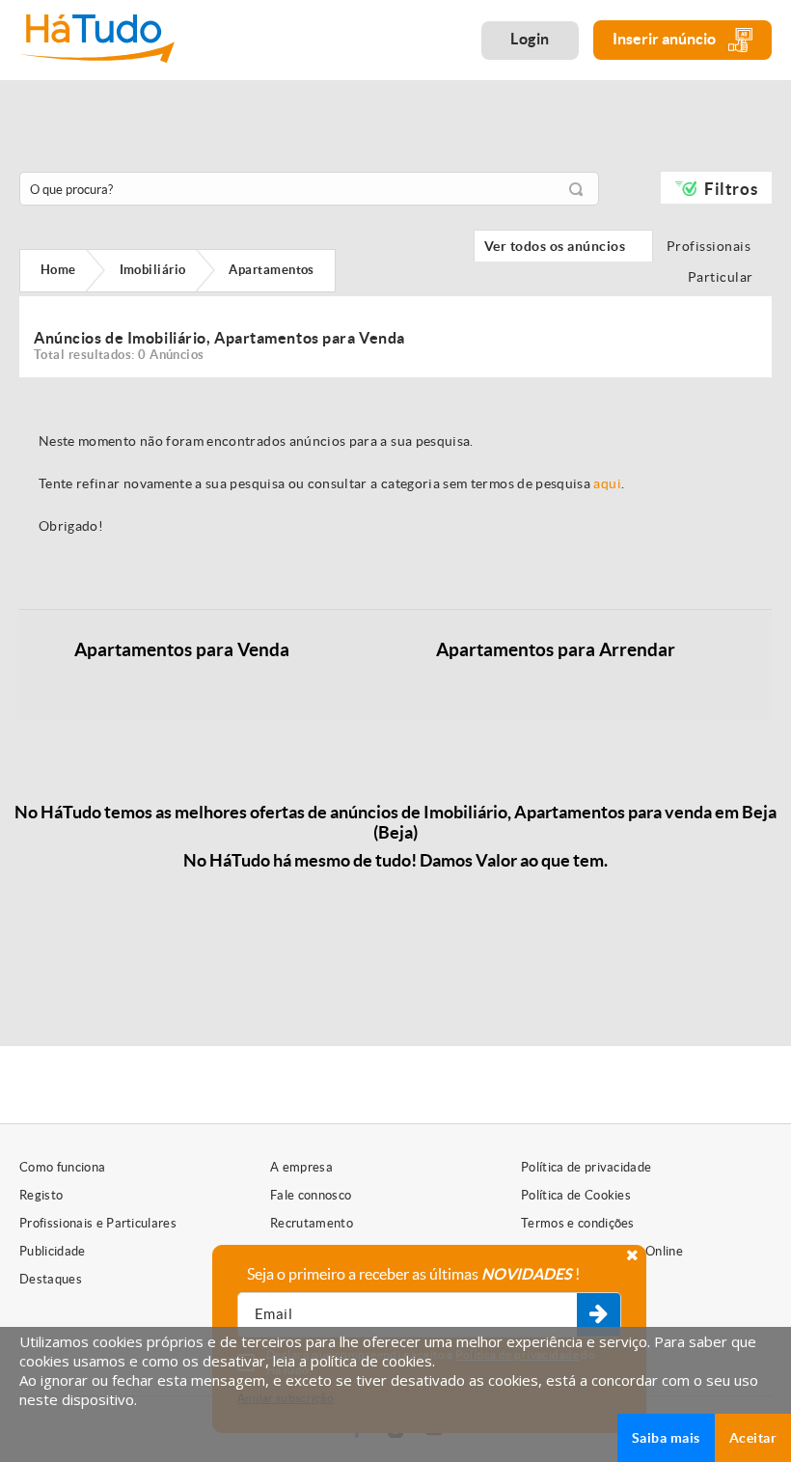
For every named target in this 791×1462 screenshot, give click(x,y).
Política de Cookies (576, 1195)
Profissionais (714, 246)
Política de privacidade (586, 1167)
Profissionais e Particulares (98, 1223)
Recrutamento (311, 1223)
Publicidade (52, 1251)
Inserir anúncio (666, 38)
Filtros (730, 188)
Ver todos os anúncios (563, 246)
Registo (41, 1195)
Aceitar (753, 1438)
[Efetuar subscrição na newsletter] (598, 1315)
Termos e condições (578, 1223)
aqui (606, 483)
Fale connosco (310, 1195)
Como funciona (62, 1167)
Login (530, 38)
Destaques (50, 1279)
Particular (724, 277)
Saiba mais (666, 1438)
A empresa (301, 1167)
